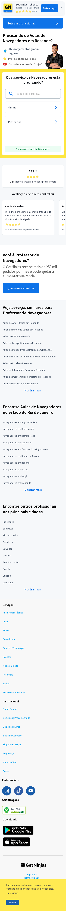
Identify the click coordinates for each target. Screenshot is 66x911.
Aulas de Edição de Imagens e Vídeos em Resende (29, 356)
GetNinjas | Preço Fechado (16, 717)
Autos (6, 630)
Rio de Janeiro (10, 535)
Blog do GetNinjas (12, 744)
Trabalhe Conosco (12, 735)
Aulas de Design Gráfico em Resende (22, 343)
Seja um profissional (21, 23)
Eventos (7, 656)
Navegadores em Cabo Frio (17, 442)
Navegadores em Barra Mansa (18, 429)
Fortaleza (8, 542)
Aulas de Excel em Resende (17, 363)
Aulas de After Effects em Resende (21, 322)
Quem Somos (10, 709)
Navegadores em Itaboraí (16, 462)
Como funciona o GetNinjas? (25, 64)
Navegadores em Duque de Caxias (21, 456)
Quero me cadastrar (20, 288)
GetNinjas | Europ (12, 726)
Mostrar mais (33, 390)
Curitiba (7, 575)
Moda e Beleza (10, 665)
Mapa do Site (10, 762)
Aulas (5, 621)
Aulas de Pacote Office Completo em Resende (27, 376)
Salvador (7, 548)
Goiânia (7, 555)
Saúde (6, 683)
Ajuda (6, 771)
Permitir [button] (12, 902)
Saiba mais (12, 893)
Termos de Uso (32, 877)
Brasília (6, 569)
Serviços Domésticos (14, 692)
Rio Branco (8, 521)
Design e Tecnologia (13, 648)
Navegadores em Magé (15, 476)
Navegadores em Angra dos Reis (20, 422)
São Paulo (8, 528)
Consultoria (9, 639)
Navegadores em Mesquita (17, 482)
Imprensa (32, 874)
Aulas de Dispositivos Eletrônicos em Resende (27, 349)
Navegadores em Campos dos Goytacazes (25, 449)
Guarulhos (8, 582)
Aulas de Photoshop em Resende (20, 383)
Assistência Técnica (13, 612)
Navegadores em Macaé (15, 469)
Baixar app (49, 8)
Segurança (8, 753)
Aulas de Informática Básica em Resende (24, 370)
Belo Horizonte (10, 562)
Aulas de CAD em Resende (16, 336)
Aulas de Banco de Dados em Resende (23, 329)
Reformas (8, 674)
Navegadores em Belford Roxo (19, 435)
